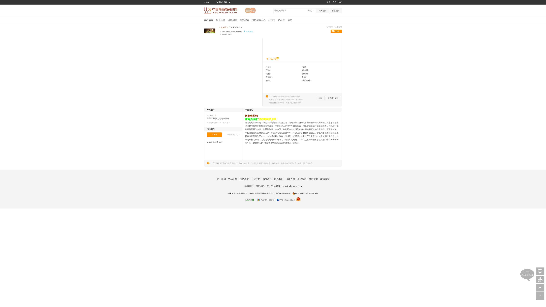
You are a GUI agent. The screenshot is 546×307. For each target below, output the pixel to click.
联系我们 (279, 179)
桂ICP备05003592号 (283, 194)
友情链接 (324, 179)
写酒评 (214, 135)
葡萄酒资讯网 (222, 2)
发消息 (336, 31)
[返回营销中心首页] (250, 10)
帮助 (340, 2)
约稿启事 (233, 179)
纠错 (320, 98)
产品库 (281, 20)
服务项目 (268, 179)
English (206, 2)
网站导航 (245, 179)
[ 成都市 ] (223, 27)
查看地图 (249, 32)
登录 (328, 2)
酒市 (290, 20)
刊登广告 (256, 179)
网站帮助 (314, 179)
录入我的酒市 (333, 98)
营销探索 (244, 20)
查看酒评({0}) (232, 135)
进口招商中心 (258, 20)
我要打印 (330, 27)
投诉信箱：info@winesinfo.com (286, 186)
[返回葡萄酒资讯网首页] (222, 10)
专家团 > (226, 123)
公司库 (271, 20)
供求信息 (220, 20)
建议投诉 (302, 179)
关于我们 (222, 179)
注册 (334, 2)
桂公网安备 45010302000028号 (306, 194)
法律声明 (291, 179)
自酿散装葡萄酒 (235, 27)
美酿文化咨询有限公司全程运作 (261, 194)
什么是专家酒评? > (214, 123)
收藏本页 (338, 27)
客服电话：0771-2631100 (257, 186)
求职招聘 (232, 20)
